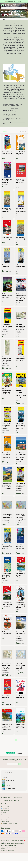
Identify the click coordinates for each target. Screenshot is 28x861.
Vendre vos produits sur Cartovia (8, 817)
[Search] (26, 8)
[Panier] (22, 5)
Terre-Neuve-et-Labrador (13, 105)
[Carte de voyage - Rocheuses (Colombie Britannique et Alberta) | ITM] (21, 420)
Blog (2, 814)
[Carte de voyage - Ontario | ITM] (7, 260)
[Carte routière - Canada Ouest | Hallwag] (21, 569)
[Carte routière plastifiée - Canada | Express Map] (7, 147)
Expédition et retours (5, 816)
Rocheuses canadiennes (13, 115)
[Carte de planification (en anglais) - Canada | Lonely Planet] (7, 570)
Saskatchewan (11, 111)
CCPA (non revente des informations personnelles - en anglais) (10, 849)
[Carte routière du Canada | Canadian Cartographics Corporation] (21, 354)
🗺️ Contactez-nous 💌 (5, 808)
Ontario (16, 108)
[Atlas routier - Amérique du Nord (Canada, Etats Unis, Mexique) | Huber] (7, 721)
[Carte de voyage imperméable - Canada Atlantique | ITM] (7, 204)
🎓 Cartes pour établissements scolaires (9, 823)
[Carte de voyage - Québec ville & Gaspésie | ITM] (7, 541)
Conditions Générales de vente (8, 845)
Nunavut (13, 118)
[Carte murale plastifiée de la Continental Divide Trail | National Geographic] (7, 354)
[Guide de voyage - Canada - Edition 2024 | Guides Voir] (21, 720)
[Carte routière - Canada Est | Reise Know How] (7, 174)
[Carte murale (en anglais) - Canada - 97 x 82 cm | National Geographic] (21, 660)
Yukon (7, 119)
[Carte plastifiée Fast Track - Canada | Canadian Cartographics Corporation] (7, 322)
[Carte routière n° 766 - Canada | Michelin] (7, 692)
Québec (12, 108)
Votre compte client (5, 810)
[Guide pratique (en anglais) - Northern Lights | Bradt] (7, 289)
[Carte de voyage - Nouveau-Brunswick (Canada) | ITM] (21, 203)
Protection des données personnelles (10, 847)
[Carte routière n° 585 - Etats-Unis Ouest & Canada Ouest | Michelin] (7, 450)
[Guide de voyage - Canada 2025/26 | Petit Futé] (7, 627)
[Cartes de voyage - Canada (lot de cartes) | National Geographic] (7, 420)
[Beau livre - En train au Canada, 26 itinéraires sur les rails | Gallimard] (21, 175)
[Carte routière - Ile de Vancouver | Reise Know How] (21, 541)
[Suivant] (16, 740)
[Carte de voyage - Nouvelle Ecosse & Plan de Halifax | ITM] (21, 261)
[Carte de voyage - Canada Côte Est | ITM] (21, 232)
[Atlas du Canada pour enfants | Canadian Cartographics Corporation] (7, 385)
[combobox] (14, 8)
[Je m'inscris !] (19, 764)
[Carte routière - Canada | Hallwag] (7, 232)
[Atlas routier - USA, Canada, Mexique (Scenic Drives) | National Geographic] (21, 629)
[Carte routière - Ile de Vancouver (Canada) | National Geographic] (21, 480)
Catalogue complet (5, 821)
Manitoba (5, 111)
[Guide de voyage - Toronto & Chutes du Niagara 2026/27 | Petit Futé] (21, 599)
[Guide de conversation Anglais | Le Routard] (21, 691)
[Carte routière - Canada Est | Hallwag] (7, 597)
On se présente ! (4, 812)
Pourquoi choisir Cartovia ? (6, 806)
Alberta (17, 111)
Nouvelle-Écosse (11, 104)
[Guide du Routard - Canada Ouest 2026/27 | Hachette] (21, 147)
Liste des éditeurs (4, 819)
